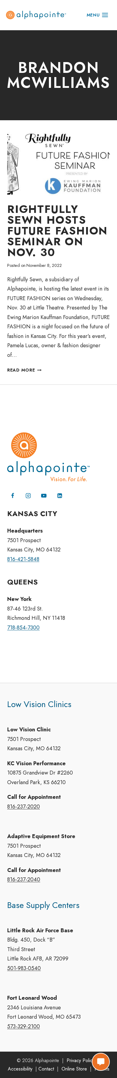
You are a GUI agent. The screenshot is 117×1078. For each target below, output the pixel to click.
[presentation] (58, 164)
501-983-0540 (24, 968)
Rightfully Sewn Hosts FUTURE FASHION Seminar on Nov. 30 (57, 230)
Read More (24, 370)
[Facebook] (12, 495)
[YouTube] (43, 495)
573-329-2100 (23, 1026)
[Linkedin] (59, 495)
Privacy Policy (80, 1060)
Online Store (74, 1068)
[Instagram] (28, 495)
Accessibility (20, 1068)
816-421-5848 (23, 559)
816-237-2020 (23, 807)
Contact (46, 1068)
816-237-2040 (23, 879)
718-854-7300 (23, 628)
